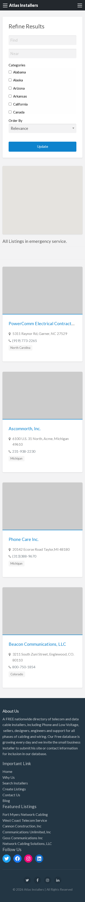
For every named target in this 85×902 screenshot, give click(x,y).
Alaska (17, 80)
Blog (6, 800)
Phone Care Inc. (24, 539)
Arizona (18, 88)
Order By (15, 120)
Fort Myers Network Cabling (25, 814)
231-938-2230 (23, 451)
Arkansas (19, 96)
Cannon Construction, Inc (21, 826)
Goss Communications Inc (22, 838)
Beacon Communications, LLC (37, 644)
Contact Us (11, 795)
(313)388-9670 (24, 556)
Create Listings (14, 789)
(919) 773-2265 (24, 340)
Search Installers (15, 783)
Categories (17, 65)
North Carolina (20, 347)
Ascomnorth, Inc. (25, 428)
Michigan (16, 458)
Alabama (19, 72)
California (20, 104)
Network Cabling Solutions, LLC (27, 843)
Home (7, 771)
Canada (18, 112)
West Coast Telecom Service (24, 820)
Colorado (16, 674)
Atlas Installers (23, 5)
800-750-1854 (23, 667)
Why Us (8, 777)
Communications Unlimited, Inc (26, 832)
